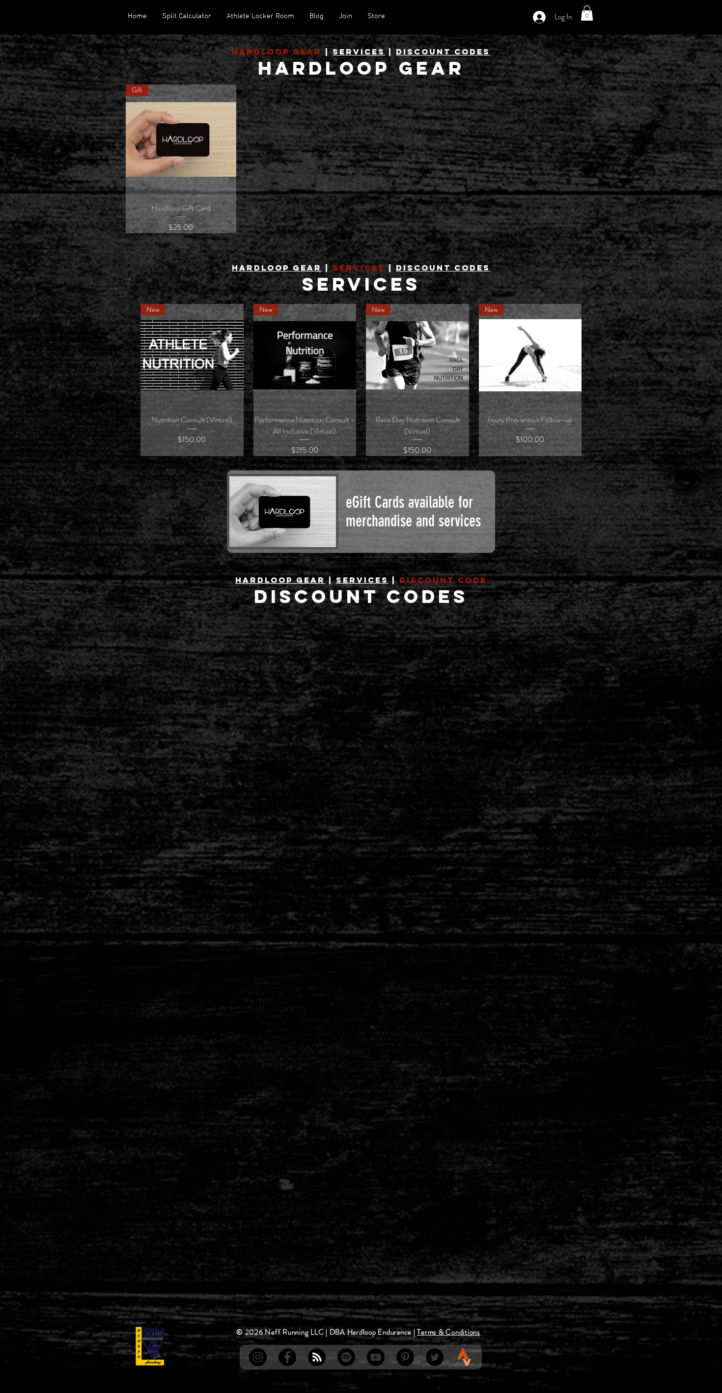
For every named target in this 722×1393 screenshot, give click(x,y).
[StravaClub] (464, 1357)
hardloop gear (277, 268)
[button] (587, 13)
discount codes (443, 51)
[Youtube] (376, 1357)
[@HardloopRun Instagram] (258, 1357)
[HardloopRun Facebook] (287, 1357)
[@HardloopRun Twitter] (435, 1357)
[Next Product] (596, 380)
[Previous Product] (126, 380)
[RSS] (317, 1357)
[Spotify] (346, 1357)
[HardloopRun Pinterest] (405, 1357)
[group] (361, 380)
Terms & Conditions (448, 1332)
